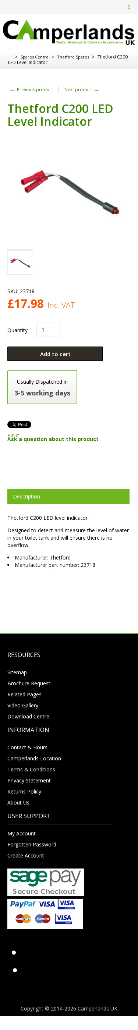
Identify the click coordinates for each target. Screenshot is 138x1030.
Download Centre (28, 716)
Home (10, 57)
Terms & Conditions (31, 769)
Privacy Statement (29, 780)
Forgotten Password (31, 844)
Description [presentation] (26, 496)
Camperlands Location (34, 758)
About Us (18, 802)
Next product (82, 89)
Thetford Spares (73, 57)
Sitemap (17, 672)
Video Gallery (22, 705)
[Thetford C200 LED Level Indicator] (20, 262)
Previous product (31, 89)
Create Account (25, 855)
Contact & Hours (27, 747)
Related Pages (24, 694)
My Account (21, 833)
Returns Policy (24, 791)
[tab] (68, 496)
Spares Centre (35, 57)
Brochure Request (28, 683)
